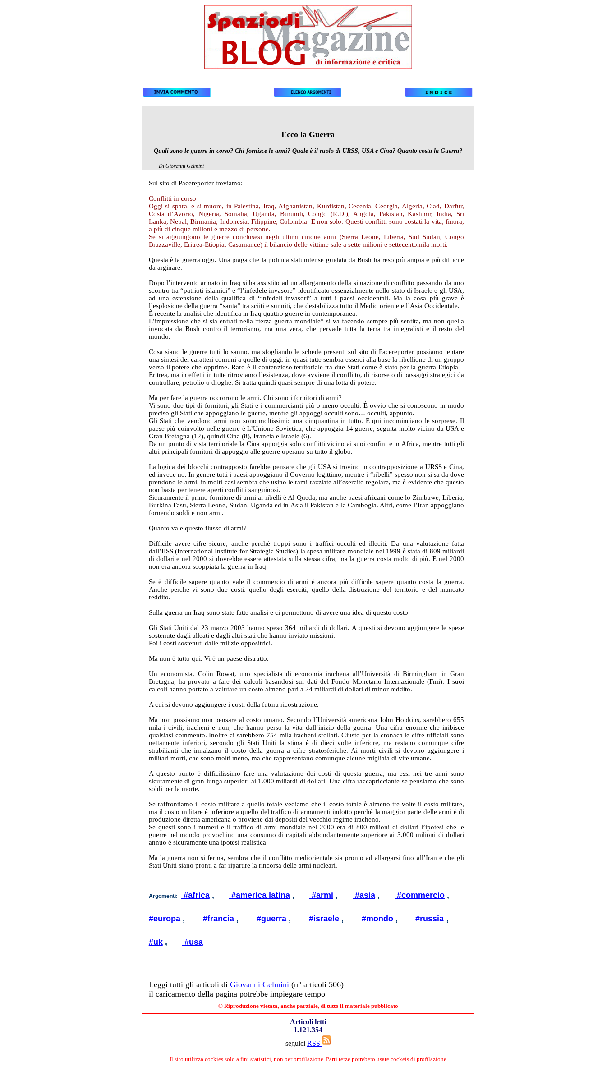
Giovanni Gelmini (260, 984)
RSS (314, 1043)
